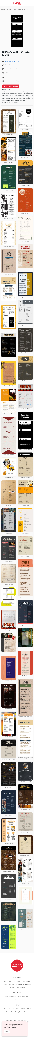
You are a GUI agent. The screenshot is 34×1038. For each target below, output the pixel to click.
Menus (3, 9)
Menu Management (14, 981)
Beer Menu (9, 9)
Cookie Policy (11, 1027)
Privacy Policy (19, 1012)
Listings (5, 984)
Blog (19, 996)
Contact (28, 1008)
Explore (17, 999)
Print (6, 996)
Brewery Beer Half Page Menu (21, 9)
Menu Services (21, 987)
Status (26, 1012)
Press (17, 1008)
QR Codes (28, 984)
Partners (22, 1008)
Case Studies (12, 996)
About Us (11, 1008)
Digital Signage (26, 981)
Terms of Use (10, 1012)
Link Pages (12, 987)
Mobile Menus (20, 984)
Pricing (5, 1008)
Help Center (25, 996)
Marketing (11, 984)
